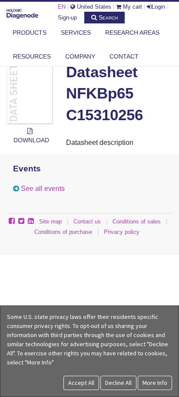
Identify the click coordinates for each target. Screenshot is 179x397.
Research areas (132, 32)
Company (80, 56)
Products (29, 32)
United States (93, 6)
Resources (32, 56)
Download (31, 140)
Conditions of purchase (63, 232)
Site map (50, 221)
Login (158, 6)
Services (76, 32)
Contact (124, 56)
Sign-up (67, 17)
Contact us (87, 221)
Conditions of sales (137, 221)
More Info (155, 383)
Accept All (81, 383)
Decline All (118, 383)
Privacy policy (121, 232)
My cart (131, 6)
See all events (43, 188)
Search (107, 17)
